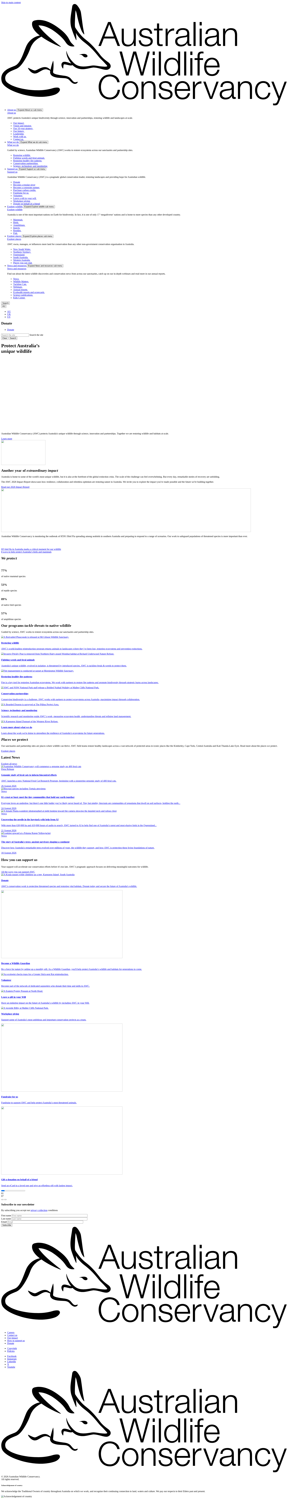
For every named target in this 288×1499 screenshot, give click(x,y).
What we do (13, 145)
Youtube (11, 1367)
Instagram (11, 1359)
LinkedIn (11, 1361)
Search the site (36, 335)
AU (9, 311)
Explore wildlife (14, 209)
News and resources (16, 268)
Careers (10, 1332)
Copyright (12, 1348)
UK (9, 314)
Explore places (14, 239)
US (8, 317)
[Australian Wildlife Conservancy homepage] (144, 104)
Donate (10, 329)
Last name (6, 1218)
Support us (12, 172)
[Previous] (2, 1199)
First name (6, 1215)
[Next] (5, 1199)
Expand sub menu (30, 110)
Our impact (12, 1338)
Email (4, 1222)
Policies (11, 1351)
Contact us (12, 1335)
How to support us (16, 1340)
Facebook (11, 1356)
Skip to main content (11, 2)
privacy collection (39, 1210)
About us (11, 113)
